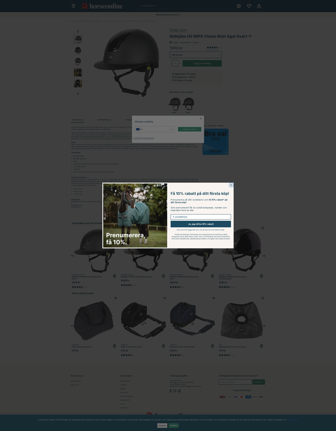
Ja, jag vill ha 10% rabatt (201, 224)
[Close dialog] (231, 185)
